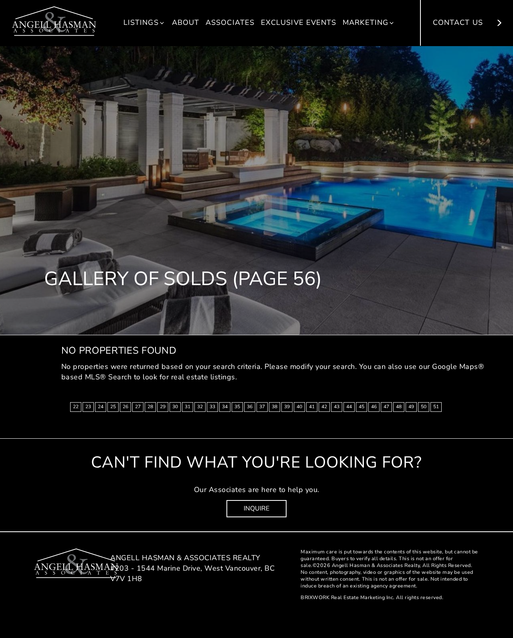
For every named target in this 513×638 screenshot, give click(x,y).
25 (113, 406)
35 (237, 406)
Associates (230, 22)
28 (150, 406)
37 (262, 406)
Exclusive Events (298, 22)
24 (100, 406)
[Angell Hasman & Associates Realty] (54, 20)
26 (125, 406)
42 (324, 406)
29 (163, 406)
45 (361, 406)
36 (249, 406)
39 (287, 406)
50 (423, 406)
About (185, 22)
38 (274, 406)
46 (374, 406)
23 (88, 406)
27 (138, 406)
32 (200, 406)
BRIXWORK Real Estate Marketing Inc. (348, 597)
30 (175, 406)
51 (436, 406)
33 (212, 406)
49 (411, 406)
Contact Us (459, 22)
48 (399, 406)
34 (225, 406)
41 (312, 406)
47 (386, 406)
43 (336, 406)
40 (299, 406)
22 (76, 406)
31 (187, 406)
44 (349, 406)
